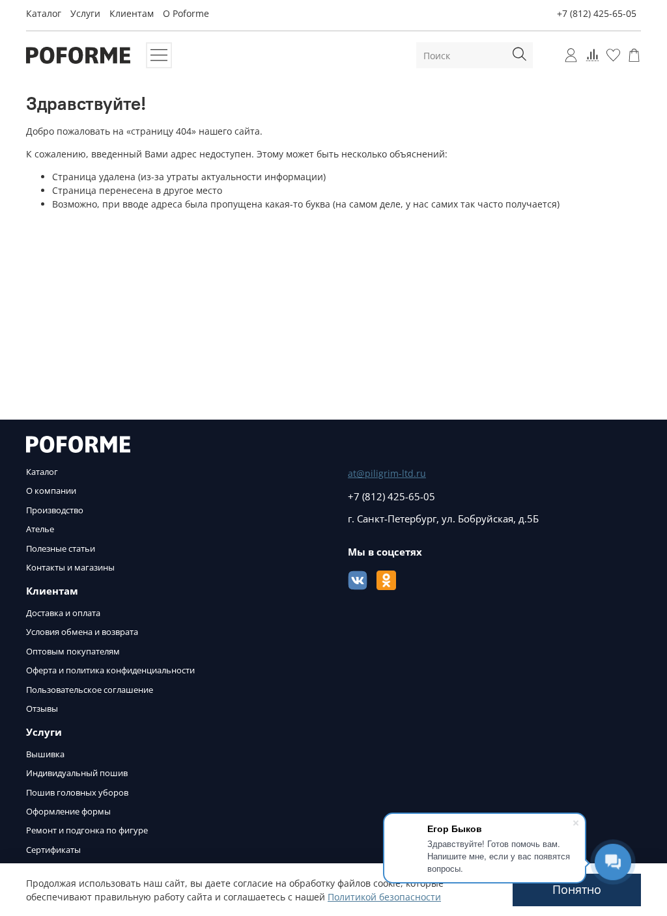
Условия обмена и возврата (82, 632)
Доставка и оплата (63, 613)
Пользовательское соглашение (89, 689)
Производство (54, 510)
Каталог (43, 13)
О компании (51, 490)
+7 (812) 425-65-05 (596, 13)
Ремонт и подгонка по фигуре (87, 830)
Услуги (85, 13)
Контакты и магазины (70, 567)
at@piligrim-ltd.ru (387, 473)
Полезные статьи (60, 548)
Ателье (40, 529)
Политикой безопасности (384, 897)
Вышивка (45, 754)
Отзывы (42, 708)
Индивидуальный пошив (77, 773)
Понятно (576, 889)
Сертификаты (53, 849)
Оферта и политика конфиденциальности (110, 670)
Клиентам (131, 13)
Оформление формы (68, 811)
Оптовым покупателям (73, 651)
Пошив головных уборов (77, 792)
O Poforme (186, 13)
